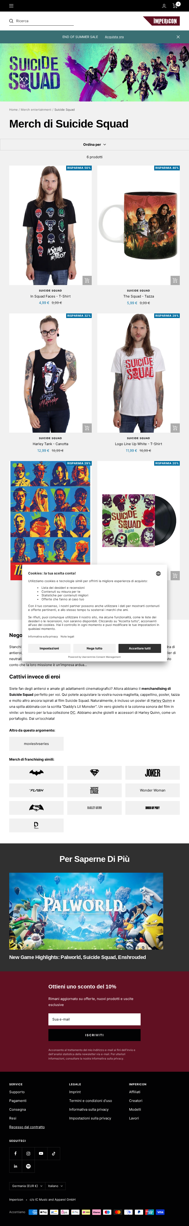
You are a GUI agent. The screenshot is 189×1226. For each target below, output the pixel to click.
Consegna (17, 1109)
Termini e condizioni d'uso (90, 1100)
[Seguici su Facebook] (15, 1153)
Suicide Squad (50, 290)
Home (13, 109)
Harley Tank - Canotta (50, 444)
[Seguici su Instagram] (28, 1153)
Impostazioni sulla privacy (90, 1118)
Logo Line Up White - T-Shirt (138, 444)
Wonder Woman (152, 790)
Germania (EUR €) (25, 1186)
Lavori (134, 1118)
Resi (12, 1118)
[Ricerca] (41, 21)
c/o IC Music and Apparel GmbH (53, 1199)
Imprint (75, 1092)
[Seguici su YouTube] (41, 1153)
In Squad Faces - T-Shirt (50, 296)
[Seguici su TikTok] (53, 1153)
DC (72, 712)
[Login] (164, 6)
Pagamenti (18, 1100)
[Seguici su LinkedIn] (15, 1166)
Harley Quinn (161, 700)
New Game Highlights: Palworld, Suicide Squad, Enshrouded (77, 957)
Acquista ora (114, 37)
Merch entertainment (36, 109)
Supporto (17, 1092)
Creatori (135, 1100)
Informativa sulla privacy (89, 1109)
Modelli (135, 1109)
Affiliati (134, 1092)
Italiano (53, 1186)
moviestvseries (36, 743)
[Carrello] (175, 5)
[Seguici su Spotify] (28, 1166)
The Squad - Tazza (138, 296)
